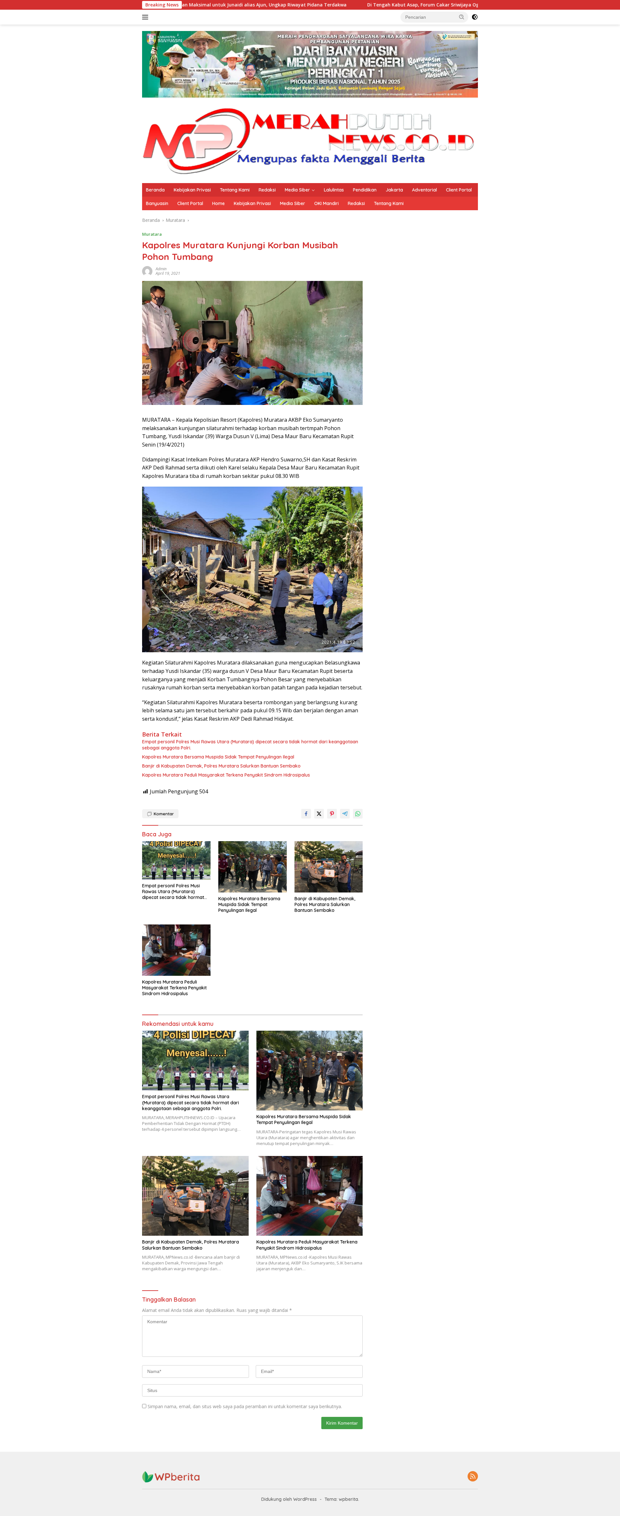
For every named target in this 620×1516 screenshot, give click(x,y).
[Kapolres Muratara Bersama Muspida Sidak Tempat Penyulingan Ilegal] (252, 866)
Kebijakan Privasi (192, 190)
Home (218, 203)
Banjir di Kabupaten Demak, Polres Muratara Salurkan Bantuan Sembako (221, 766)
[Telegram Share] (345, 814)
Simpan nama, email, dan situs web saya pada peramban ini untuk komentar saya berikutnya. (245, 1406)
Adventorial (424, 190)
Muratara (152, 234)
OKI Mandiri (326, 203)
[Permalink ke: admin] (147, 271)
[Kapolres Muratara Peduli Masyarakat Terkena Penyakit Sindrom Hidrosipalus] (176, 950)
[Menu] (146, 17)
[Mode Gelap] (474, 17)
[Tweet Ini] (319, 814)
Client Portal (459, 190)
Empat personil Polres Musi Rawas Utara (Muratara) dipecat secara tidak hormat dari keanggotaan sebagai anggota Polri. (250, 744)
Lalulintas (334, 190)
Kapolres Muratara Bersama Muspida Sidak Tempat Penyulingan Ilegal (218, 757)
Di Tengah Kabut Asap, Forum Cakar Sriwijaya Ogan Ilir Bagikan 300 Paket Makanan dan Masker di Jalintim (387, 5)
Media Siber (297, 190)
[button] (461, 17)
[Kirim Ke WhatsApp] (358, 814)
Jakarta (394, 190)
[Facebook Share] (306, 814)
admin (161, 269)
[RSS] (473, 1476)
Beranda (155, 190)
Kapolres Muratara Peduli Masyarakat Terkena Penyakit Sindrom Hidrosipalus (226, 775)
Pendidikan (365, 190)
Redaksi (267, 190)
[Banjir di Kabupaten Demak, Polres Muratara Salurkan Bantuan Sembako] (328, 866)
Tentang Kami (235, 190)
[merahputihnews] (310, 140)
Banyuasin (157, 203)
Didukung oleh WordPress (289, 1499)
